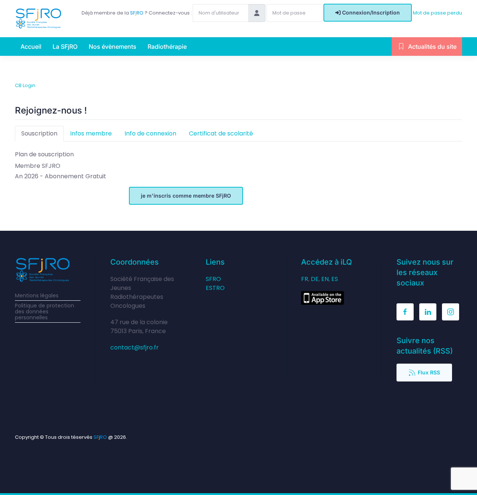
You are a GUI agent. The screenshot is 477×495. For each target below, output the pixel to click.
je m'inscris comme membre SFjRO (186, 195)
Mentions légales (37, 295)
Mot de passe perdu (437, 12)
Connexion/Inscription (371, 12)
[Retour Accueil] (38, 18)
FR (304, 279)
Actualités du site (432, 46)
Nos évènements (112, 46)
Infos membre (91, 133)
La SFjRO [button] (65, 46)
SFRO (213, 279)
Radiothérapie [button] (167, 46)
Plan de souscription (44, 154)
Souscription (39, 133)
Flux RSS (429, 372)
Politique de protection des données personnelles (44, 311)
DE (315, 279)
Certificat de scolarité (221, 133)
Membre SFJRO (37, 166)
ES (334, 279)
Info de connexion (150, 133)
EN (325, 279)
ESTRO (215, 288)
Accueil (30, 46)
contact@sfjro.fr (134, 347)
